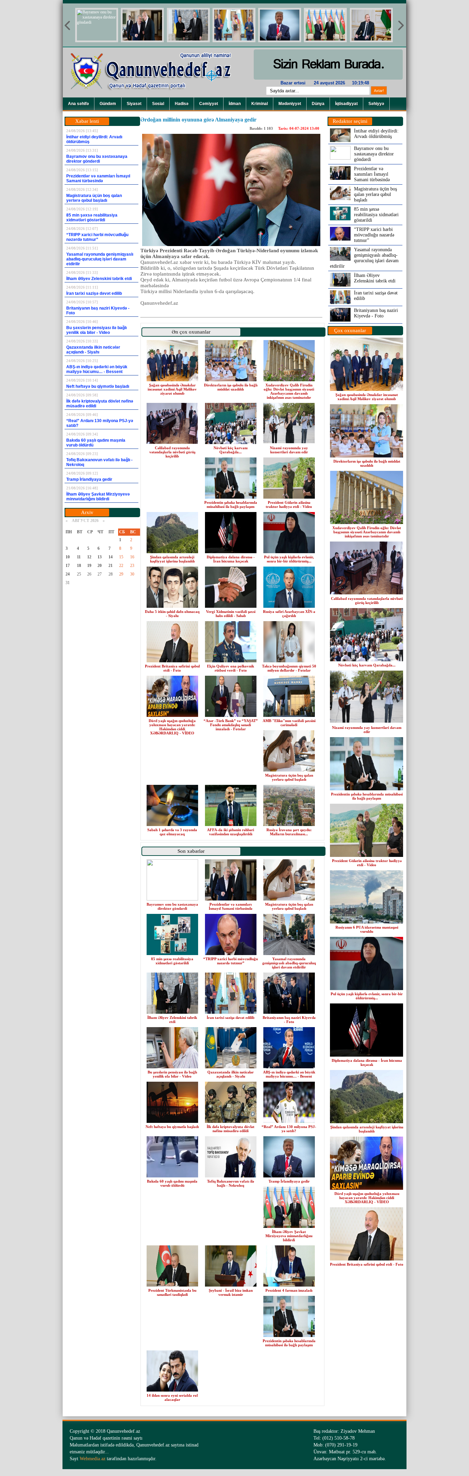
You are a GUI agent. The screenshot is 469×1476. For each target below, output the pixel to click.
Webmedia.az (92, 1458)
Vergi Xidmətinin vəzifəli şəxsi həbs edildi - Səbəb (230, 613)
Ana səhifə (78, 103)
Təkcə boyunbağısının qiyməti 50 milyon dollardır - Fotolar (289, 668)
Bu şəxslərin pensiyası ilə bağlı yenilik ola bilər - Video (172, 1074)
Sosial (158, 103)
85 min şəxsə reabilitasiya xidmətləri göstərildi (172, 961)
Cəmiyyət (208, 103)
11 (79, 557)
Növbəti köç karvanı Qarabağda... (231, 450)
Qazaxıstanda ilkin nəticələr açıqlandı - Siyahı (230, 1074)
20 (100, 565)
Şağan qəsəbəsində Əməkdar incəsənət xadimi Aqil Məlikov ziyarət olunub (172, 389)
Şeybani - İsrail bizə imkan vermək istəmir (231, 1292)
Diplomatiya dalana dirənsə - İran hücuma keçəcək (231, 559)
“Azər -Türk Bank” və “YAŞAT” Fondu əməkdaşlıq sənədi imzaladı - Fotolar (231, 725)
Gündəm (108, 103)
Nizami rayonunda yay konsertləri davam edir (289, 450)
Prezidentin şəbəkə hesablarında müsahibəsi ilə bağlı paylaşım (230, 504)
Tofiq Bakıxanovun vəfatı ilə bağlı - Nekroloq (230, 1183)
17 (68, 565)
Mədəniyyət (289, 103)
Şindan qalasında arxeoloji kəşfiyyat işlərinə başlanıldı (172, 559)
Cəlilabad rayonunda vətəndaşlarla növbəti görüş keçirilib (172, 452)
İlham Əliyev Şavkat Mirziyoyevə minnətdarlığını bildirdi (288, 1236)
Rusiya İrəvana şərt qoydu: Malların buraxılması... (289, 832)
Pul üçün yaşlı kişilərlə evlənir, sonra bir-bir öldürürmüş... (289, 559)
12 (89, 557)
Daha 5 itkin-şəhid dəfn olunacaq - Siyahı (172, 613)
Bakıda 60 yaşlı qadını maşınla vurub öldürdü (172, 1183)
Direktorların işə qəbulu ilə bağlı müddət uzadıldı (231, 387)
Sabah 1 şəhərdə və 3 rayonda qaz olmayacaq (172, 832)
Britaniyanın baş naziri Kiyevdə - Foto (289, 1019)
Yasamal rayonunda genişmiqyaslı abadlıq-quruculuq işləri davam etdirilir (289, 963)
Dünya (318, 103)
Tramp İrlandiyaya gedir (289, 1181)
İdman (235, 103)
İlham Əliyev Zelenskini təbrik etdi (172, 1019)
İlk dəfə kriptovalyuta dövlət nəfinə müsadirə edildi (230, 1129)
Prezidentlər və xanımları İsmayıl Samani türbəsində (230, 906)
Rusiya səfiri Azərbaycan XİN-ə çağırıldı (289, 613)
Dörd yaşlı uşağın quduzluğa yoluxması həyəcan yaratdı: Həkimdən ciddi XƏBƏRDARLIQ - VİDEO (172, 727)
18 (79, 565)
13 (100, 557)
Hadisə (181, 103)
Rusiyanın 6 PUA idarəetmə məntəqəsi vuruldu (366, 929)
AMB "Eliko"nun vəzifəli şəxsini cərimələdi (289, 723)
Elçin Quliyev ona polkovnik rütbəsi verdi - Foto (230, 668)
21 (110, 565)
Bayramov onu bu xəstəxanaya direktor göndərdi (172, 906)
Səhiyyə (376, 103)
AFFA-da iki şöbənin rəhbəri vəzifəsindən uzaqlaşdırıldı (230, 832)
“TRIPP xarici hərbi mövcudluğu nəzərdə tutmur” (230, 961)
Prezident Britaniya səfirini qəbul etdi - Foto (172, 668)
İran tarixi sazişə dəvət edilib (230, 1017)
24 (68, 574)
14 (110, 557)
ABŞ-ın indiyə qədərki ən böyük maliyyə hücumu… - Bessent (289, 1074)
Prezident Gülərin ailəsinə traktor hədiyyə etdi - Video (289, 504)
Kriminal (259, 103)
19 (89, 565)
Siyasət (134, 103)
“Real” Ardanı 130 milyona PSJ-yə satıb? (289, 1129)
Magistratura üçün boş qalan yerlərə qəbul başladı (289, 777)
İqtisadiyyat (346, 103)
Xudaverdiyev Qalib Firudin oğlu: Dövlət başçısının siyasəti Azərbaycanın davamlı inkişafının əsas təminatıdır (289, 391)
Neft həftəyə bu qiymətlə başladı (172, 1127)
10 (68, 557)
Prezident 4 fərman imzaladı (288, 1290)
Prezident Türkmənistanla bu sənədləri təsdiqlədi (172, 1292)
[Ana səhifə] (155, 96)
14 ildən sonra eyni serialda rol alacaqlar (172, 1397)
